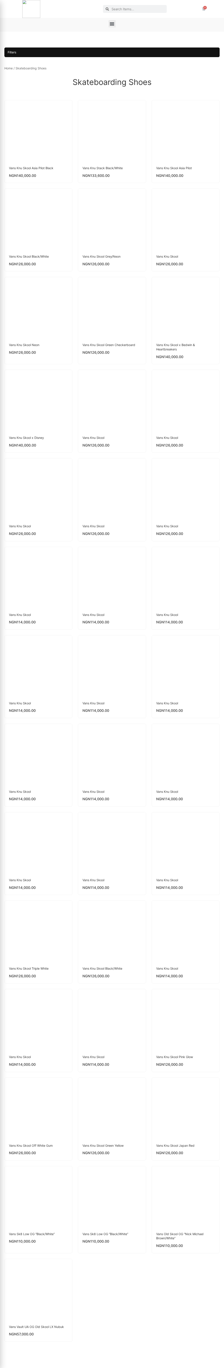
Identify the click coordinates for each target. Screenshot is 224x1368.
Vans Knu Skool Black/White (29, 256)
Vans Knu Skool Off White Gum (31, 1145)
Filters (12, 52)
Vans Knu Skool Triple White (29, 968)
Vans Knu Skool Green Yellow (103, 1145)
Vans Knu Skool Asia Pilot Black (31, 168)
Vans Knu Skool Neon (24, 345)
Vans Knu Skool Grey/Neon (101, 256)
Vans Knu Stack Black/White (102, 168)
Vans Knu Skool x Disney (26, 438)
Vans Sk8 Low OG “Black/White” (32, 1234)
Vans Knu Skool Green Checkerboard (108, 345)
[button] (112, 23)
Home (8, 68)
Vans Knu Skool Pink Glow (174, 1057)
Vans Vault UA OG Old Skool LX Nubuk (36, 1327)
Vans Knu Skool (167, 256)
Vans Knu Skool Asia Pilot (174, 168)
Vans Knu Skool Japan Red (175, 1145)
